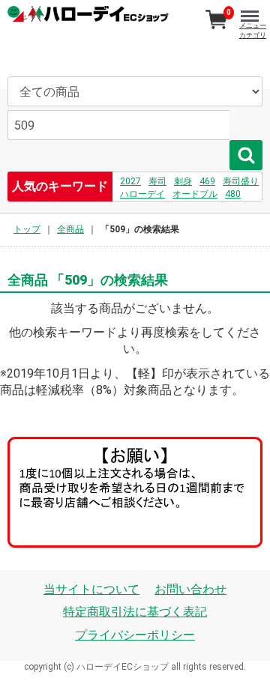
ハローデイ (142, 194)
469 (207, 181)
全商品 (70, 229)
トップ (27, 229)
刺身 (183, 181)
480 (233, 194)
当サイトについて (92, 589)
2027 (130, 181)
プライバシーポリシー (135, 635)
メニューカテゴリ (252, 30)
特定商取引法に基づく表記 (135, 612)
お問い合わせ (190, 589)
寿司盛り (241, 181)
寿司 (157, 181)
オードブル (195, 194)
